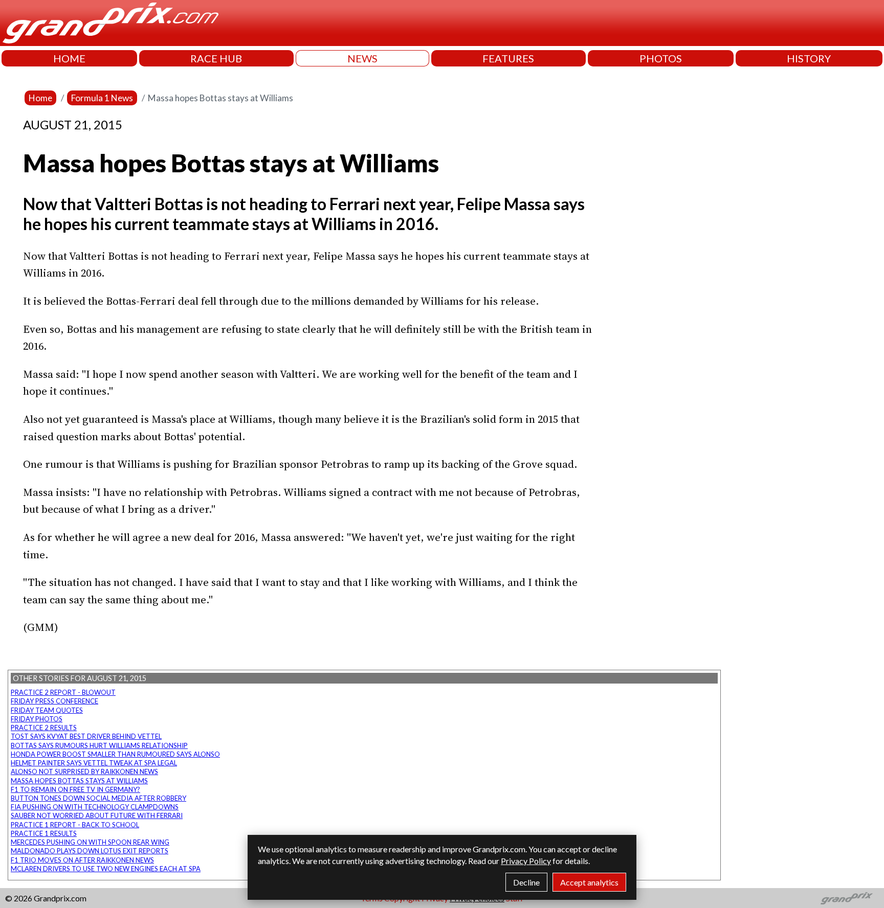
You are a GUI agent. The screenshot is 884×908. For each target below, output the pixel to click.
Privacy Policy (526, 861)
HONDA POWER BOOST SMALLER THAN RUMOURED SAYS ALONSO (115, 754)
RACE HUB (216, 58)
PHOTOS (660, 58)
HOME (69, 58)
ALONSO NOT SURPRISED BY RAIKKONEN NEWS (84, 771)
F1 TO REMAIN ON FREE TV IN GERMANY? (75, 789)
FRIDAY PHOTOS (36, 719)
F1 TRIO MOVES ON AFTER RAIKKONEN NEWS (82, 860)
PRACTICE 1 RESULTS (44, 833)
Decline (526, 882)
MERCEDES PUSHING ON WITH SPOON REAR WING (90, 842)
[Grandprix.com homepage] (847, 898)
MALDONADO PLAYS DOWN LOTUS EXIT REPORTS (89, 851)
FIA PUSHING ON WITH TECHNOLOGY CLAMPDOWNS (95, 807)
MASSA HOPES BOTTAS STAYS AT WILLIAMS (79, 781)
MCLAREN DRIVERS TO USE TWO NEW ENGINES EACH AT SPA (106, 869)
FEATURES (508, 58)
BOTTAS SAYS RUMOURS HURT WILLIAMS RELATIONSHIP (99, 745)
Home (40, 98)
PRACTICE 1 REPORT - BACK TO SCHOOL (75, 825)
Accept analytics (589, 882)
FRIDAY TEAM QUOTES (47, 710)
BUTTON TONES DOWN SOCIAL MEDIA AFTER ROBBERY (98, 798)
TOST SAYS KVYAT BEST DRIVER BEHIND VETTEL (86, 736)
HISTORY (809, 58)
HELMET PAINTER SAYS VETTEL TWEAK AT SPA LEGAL (94, 763)
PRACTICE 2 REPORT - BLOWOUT (63, 692)
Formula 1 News (102, 98)
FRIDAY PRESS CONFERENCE (54, 701)
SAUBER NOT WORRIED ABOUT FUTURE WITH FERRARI (97, 815)
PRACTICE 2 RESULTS (44, 727)
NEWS (362, 58)
